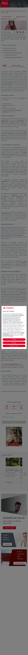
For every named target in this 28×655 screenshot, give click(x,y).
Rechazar (14, 342)
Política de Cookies (14, 332)
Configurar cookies (14, 346)
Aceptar (14, 339)
